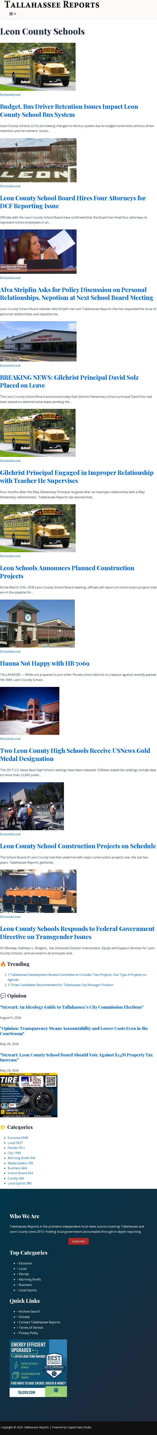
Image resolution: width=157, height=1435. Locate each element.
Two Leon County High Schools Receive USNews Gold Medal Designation (75, 754)
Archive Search (29, 1311)
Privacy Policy (28, 1333)
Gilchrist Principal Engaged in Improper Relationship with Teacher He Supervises (77, 476)
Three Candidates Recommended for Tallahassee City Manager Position (61, 985)
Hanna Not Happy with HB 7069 (44, 663)
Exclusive (6, 94)
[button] (78, 1241)
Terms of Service (31, 1327)
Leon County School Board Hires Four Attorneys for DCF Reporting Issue (73, 202)
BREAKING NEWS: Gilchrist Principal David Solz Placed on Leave (69, 381)
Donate (24, 1317)
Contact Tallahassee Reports (39, 1322)
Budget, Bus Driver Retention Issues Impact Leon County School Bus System (69, 110)
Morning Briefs (22, 1158)
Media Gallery (20, 1163)
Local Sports (19, 1183)
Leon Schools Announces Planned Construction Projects (67, 572)
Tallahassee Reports (36, 1427)
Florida (16, 1148)
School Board (20, 1173)
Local (16, 94)
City (14, 1153)
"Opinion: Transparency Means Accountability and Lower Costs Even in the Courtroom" (74, 1030)
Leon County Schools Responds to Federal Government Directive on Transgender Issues (77, 932)
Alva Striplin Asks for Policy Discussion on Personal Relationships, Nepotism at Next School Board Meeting (76, 293)
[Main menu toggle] (13, 14)
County (16, 1178)
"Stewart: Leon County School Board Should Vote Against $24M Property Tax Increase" (76, 1057)
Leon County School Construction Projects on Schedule (78, 846)
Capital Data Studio (79, 1427)
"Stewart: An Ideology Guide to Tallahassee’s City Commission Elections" (72, 1007)
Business (17, 1168)
